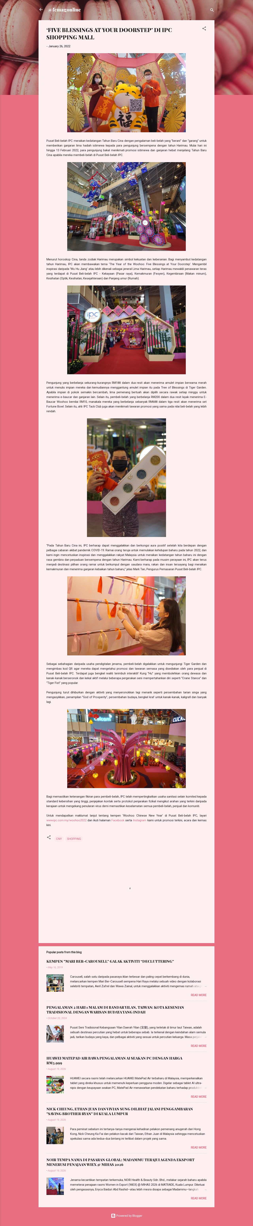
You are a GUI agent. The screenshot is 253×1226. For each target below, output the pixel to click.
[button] (204, 29)
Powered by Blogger (129, 1215)
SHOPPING (74, 839)
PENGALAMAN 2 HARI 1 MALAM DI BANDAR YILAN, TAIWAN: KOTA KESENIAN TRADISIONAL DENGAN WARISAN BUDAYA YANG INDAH (115, 1009)
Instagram (139, 820)
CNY (59, 839)
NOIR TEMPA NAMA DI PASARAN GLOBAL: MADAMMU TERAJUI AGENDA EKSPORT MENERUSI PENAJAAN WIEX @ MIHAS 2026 (120, 1162)
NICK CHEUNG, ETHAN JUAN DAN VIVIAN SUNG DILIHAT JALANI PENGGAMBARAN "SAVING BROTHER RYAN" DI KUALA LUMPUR (119, 1111)
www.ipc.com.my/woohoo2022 (66, 820)
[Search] (212, 11)
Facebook (117, 820)
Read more (199, 995)
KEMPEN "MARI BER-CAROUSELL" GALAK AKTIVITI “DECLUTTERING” (110, 961)
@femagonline (64, 9)
